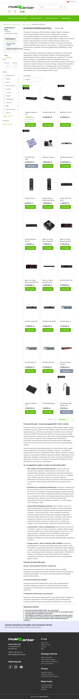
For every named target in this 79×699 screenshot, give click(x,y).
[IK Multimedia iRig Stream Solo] (66, 389)
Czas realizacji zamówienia (49, 661)
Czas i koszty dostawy (48, 659)
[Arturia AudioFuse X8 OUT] (31, 225)
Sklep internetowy (39, 696)
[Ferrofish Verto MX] (49, 348)
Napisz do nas (45, 644)
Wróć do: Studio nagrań (11, 44)
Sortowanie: (27, 76)
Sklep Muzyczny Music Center (11, 24)
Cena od (6, 63)
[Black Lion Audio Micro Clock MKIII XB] (31, 266)
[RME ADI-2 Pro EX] (66, 98)
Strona (49, 419)
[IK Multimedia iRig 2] (49, 389)
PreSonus (8, 102)
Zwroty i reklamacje (47, 663)
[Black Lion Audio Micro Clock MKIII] (66, 225)
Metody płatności (46, 657)
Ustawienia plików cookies (49, 676)
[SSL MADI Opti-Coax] (31, 143)
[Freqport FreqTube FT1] (31, 389)
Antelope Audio (10, 75)
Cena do (14, 63)
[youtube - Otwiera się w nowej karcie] (21, 667)
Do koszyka (30, 125)
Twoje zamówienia (47, 685)
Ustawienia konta (46, 687)
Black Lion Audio (10, 85)
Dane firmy (44, 642)
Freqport (8, 96)
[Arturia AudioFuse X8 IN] (66, 184)
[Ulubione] (9, 11)
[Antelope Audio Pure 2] (66, 143)
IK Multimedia (9, 99)
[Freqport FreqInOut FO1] (31, 98)
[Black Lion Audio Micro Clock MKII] (49, 225)
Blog (42, 649)
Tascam (8, 112)
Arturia (8, 82)
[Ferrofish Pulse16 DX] (31, 307)
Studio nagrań (26, 24)
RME (7, 106)
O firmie (43, 647)
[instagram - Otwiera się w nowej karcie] (16, 667)
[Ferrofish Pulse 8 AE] (66, 266)
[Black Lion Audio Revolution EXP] (49, 266)
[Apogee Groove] (31, 184)
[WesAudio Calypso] (49, 143)
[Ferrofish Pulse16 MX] (49, 307)
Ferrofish (8, 89)
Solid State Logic (10, 109)
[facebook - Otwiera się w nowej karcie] (10, 667)
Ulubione (44, 689)
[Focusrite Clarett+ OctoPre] (66, 348)
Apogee (8, 79)
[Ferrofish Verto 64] (31, 348)
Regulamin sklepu (46, 672)
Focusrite (8, 92)
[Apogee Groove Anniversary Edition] (49, 184)
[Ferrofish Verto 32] (66, 307)
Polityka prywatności (47, 674)
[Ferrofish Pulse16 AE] (49, 98)
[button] (64, 7)
